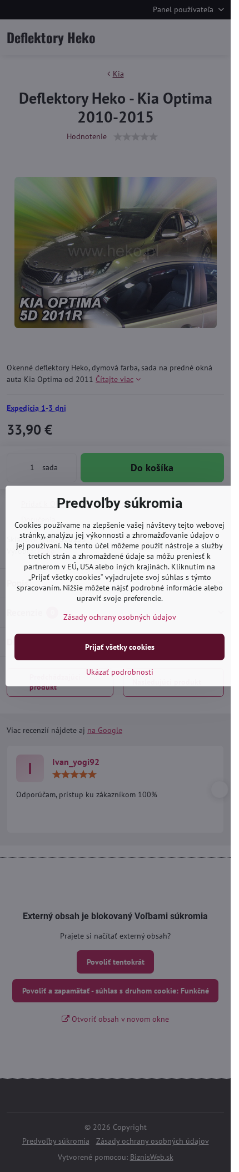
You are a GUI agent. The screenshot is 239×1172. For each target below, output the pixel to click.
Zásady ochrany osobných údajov (119, 617)
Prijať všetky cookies (120, 647)
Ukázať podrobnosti (119, 672)
